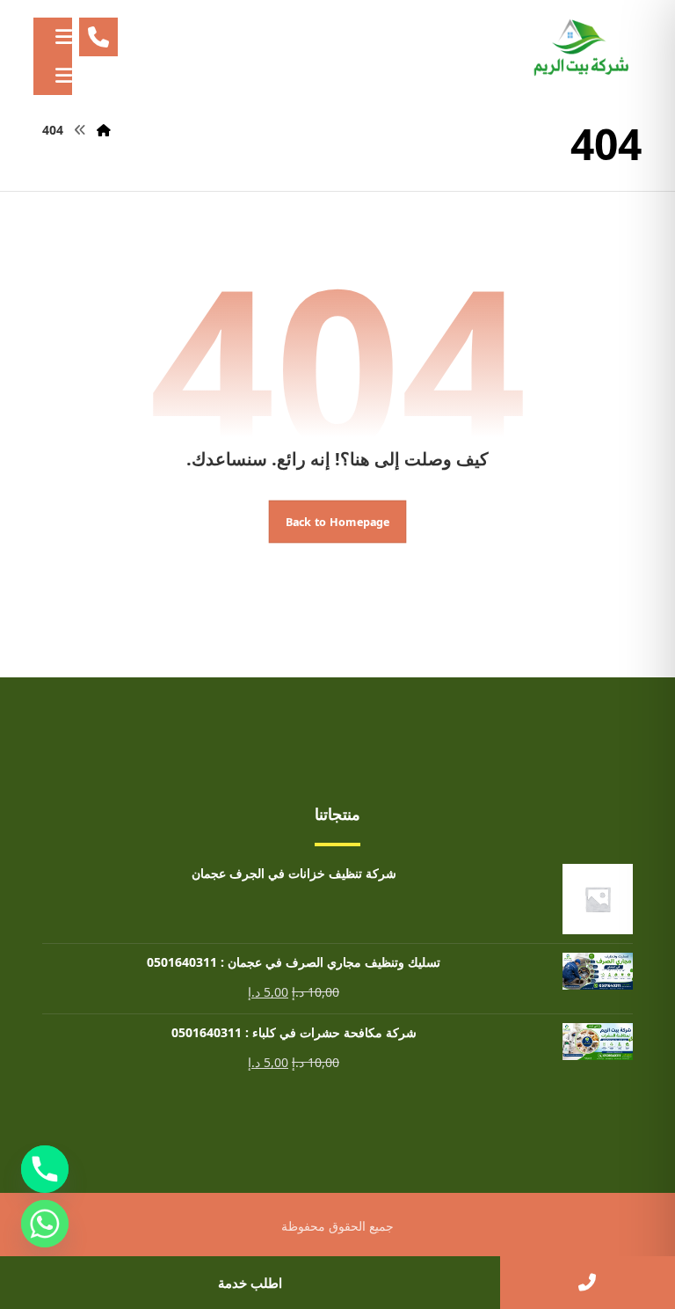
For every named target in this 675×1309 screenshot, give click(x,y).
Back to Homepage (338, 521)
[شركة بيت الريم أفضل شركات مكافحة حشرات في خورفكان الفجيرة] (580, 48)
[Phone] (45, 1169)
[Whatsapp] (45, 1223)
